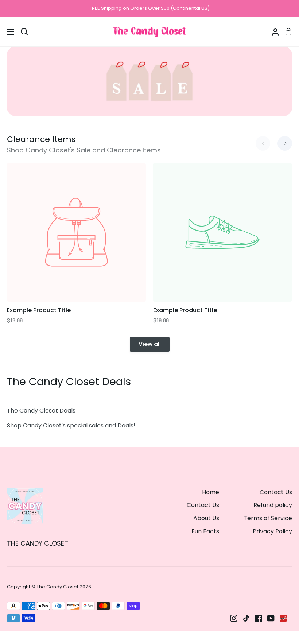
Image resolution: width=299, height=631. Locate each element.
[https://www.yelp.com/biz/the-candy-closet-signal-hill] (283, 618)
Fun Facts (205, 531)
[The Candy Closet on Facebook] (258, 618)
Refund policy (272, 505)
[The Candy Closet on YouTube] (271, 618)
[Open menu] (7, 32)
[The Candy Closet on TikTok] (246, 618)
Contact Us (203, 505)
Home (210, 492)
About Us (206, 518)
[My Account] (272, 31)
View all (150, 344)
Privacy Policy (272, 531)
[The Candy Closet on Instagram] (233, 618)
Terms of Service (268, 518)
